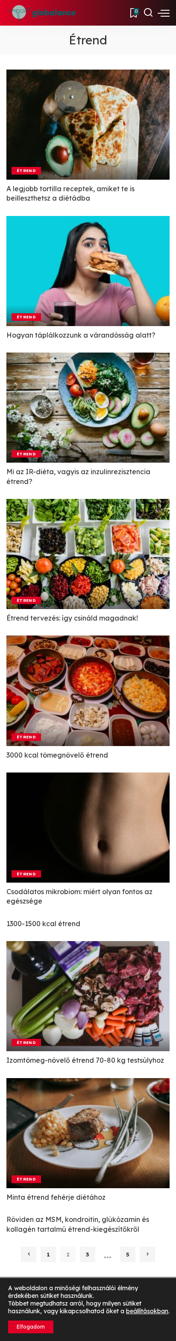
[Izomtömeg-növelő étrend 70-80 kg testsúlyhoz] (88, 996)
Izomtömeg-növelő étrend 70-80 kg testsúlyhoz (85, 1060)
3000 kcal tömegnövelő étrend (57, 755)
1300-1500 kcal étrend (43, 923)
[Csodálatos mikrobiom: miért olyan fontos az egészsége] (88, 828)
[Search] (148, 13)
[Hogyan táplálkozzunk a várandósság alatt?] (88, 271)
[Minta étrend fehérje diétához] (88, 1133)
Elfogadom (31, 1327)
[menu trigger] (164, 13)
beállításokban (147, 1311)
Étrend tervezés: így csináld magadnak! (72, 618)
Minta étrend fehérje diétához (56, 1197)
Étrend (26, 170)
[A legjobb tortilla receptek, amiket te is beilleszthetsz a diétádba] (88, 125)
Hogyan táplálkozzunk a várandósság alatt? (80, 335)
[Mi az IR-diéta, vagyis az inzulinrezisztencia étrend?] (88, 408)
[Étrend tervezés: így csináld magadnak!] (88, 554)
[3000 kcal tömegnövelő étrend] (88, 691)
